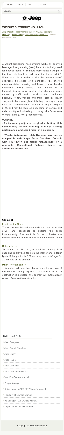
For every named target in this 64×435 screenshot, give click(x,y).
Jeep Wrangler (8, 32)
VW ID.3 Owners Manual (16, 377)
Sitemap (42, 5)
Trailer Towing (18, 35)
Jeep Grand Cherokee (15, 348)
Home (10, 5)
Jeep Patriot (10, 359)
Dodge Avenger (12, 383)
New (20, 5)
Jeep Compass (11, 342)
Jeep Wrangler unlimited (16, 371)
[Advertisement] (32, 50)
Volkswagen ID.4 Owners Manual (20, 400)
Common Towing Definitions (36, 35)
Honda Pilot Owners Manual (18, 394)
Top (30, 5)
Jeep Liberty (10, 353)
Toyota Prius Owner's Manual (18, 406)
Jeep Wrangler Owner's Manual (29, 32)
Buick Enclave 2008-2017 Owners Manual (25, 388)
